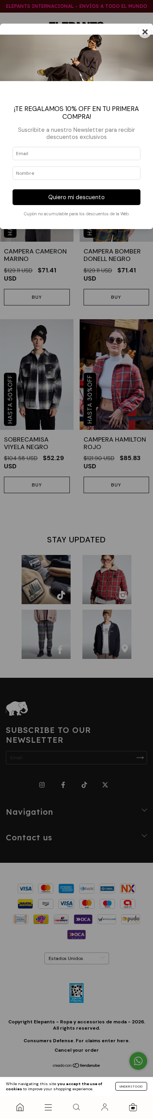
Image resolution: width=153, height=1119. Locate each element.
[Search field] (76, 1107)
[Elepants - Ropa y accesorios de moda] (20, 1107)
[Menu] (48, 1107)
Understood (131, 1086)
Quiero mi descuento (76, 197)
